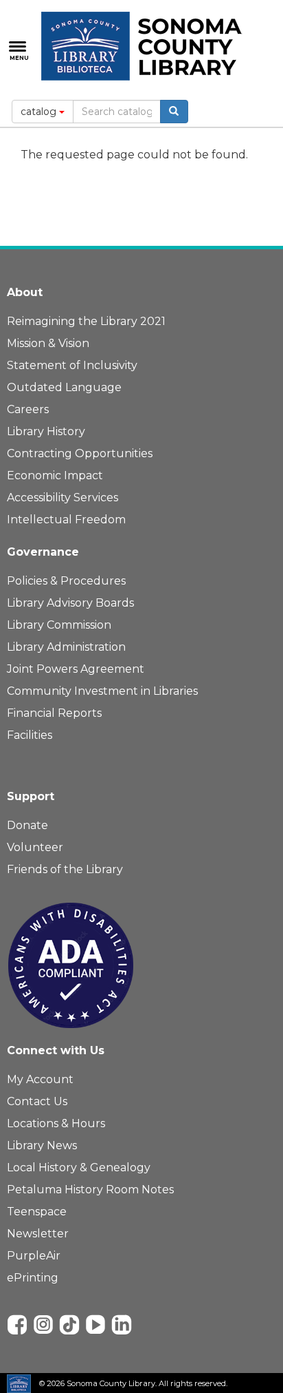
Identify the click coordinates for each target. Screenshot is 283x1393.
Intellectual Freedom (66, 519)
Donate (27, 825)
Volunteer (35, 847)
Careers (28, 409)
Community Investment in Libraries (102, 691)
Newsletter (38, 1233)
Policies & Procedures (66, 580)
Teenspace (37, 1211)
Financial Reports (54, 713)
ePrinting (32, 1277)
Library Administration (66, 646)
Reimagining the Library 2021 (86, 321)
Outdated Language (64, 387)
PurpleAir (33, 1255)
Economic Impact (55, 475)
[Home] (144, 46)
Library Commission (59, 624)
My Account (40, 1079)
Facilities (29, 735)
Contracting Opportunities (79, 453)
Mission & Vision (48, 343)
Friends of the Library (65, 869)
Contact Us (37, 1101)
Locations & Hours (56, 1123)
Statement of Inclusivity (72, 365)
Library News (42, 1145)
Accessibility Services (62, 497)
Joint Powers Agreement (75, 668)
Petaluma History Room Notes (90, 1189)
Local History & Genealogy (78, 1167)
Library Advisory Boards (70, 602)
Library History (46, 431)
